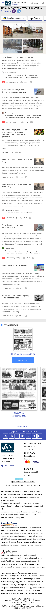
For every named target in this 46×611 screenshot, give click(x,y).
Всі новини (34, 3)
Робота (37, 18)
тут (13, 500)
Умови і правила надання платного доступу (23, 485)
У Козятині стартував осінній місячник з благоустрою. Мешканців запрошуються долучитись (14, 133)
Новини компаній (31, 472)
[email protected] (23, 604)
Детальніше (5, 461)
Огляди (27, 475)
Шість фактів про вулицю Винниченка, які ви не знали (14, 90)
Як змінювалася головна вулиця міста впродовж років (15, 296)
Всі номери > (23, 426)
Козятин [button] (15, 4)
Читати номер (23, 360)
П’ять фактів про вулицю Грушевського (19, 57)
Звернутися (28, 449)
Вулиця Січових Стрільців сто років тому (17, 160)
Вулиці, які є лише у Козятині (14, 265)
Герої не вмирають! (15, 18)
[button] (3, 3)
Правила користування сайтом (23, 482)
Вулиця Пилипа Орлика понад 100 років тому (16, 185)
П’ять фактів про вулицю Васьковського (12, 226)
